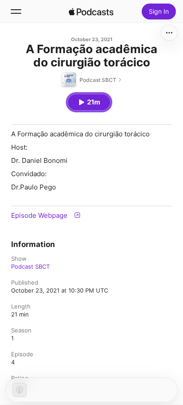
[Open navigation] (16, 11)
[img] (91, 11)
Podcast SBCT (30, 266)
